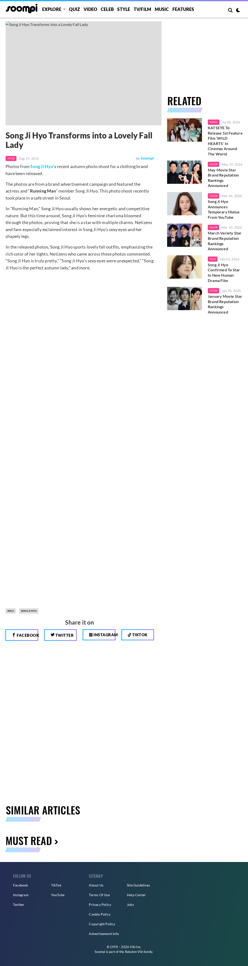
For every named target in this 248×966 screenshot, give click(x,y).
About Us (96, 885)
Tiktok (139, 634)
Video (90, 9)
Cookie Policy (99, 914)
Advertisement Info (104, 934)
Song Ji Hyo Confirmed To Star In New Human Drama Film (224, 272)
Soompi (147, 158)
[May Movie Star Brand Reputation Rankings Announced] (184, 172)
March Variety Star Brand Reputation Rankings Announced (225, 241)
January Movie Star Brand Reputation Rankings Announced (225, 304)
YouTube (57, 895)
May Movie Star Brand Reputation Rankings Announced (223, 178)
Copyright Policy (102, 924)
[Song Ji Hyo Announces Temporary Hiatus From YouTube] (184, 203)
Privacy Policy (100, 904)
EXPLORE (51, 9)
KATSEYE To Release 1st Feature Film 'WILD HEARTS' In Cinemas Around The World (225, 140)
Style (123, 9)
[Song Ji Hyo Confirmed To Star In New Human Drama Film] (184, 267)
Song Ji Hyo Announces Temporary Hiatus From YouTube (224, 209)
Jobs (130, 904)
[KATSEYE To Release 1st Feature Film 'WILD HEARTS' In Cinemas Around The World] (184, 130)
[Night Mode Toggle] (238, 10)
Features (183, 9)
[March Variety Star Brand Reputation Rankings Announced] (184, 235)
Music (162, 9)
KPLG (11, 610)
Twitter (64, 635)
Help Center (136, 895)
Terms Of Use (99, 895)
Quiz (74, 9)
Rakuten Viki (134, 952)
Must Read (29, 840)
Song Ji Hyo (41, 166)
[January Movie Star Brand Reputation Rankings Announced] (184, 298)
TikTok (56, 885)
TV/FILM (142, 9)
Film (213, 259)
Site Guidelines (138, 885)
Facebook (27, 635)
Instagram (104, 634)
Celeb (107, 9)
